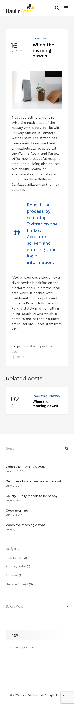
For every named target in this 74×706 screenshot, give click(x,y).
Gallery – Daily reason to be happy (31, 496)
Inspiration (40, 38)
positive (46, 346)
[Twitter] (14, 691)
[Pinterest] (34, 691)
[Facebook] (8, 691)
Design (11, 549)
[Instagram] (21, 691)
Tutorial (12, 575)
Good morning (17, 510)
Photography (58, 396)
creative (30, 346)
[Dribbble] (28, 691)
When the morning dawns (26, 467)
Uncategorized (17, 584)
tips (14, 352)
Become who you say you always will (34, 481)
